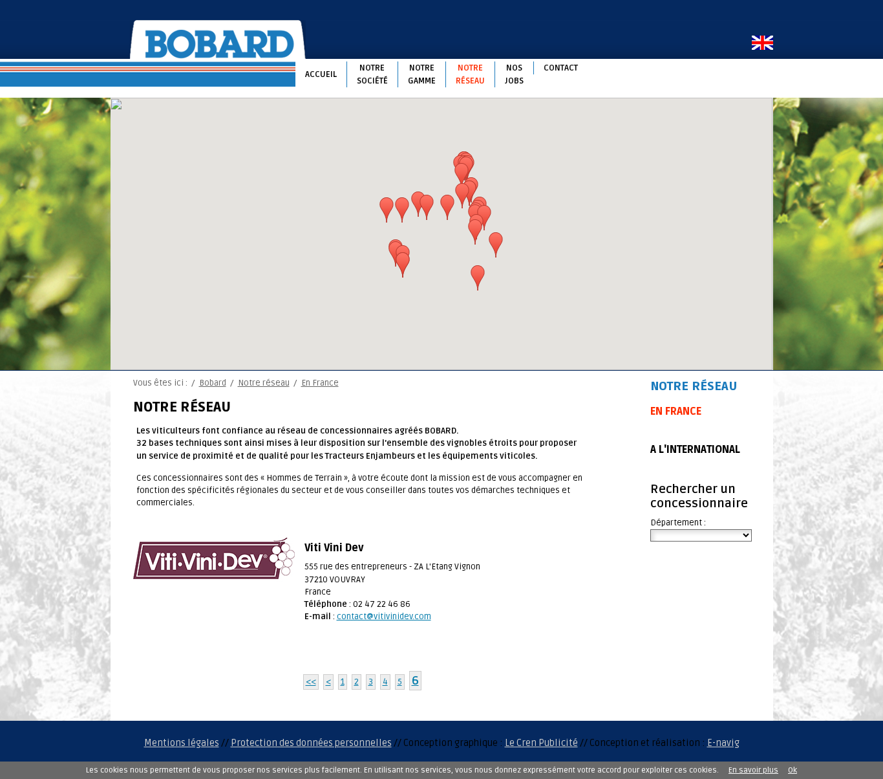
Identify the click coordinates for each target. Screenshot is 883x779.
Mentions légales (181, 743)
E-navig (723, 743)
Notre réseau (470, 74)
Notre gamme (422, 74)
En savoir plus (753, 770)
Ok (792, 770)
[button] (386, 210)
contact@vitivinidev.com (384, 616)
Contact (561, 68)
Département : (678, 523)
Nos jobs (514, 74)
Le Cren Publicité (541, 743)
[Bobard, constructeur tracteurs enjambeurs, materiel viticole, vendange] (218, 39)
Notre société (372, 74)
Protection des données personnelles (311, 743)
